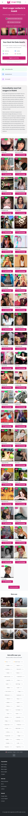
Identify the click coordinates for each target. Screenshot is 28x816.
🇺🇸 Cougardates (9, 752)
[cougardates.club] (14, 2)
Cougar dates (4, 796)
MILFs (2, 784)
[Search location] (25, 2)
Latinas (2, 788)
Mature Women (4, 781)
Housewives (4, 786)
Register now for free (14, 58)
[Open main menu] (2, 2)
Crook (18, 752)
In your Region (4, 798)
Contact (3, 801)
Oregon (14, 752)
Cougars (3, 774)
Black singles (4, 769)
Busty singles (4, 771)
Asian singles (4, 764)
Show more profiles (14, 587)
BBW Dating (3, 766)
